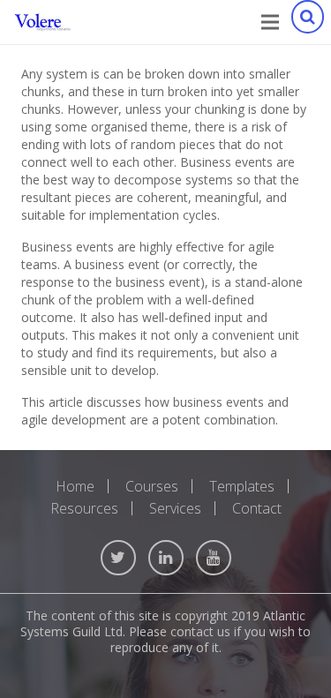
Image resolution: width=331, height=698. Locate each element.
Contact (257, 508)
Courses (151, 486)
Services (175, 508)
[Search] (307, 22)
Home (75, 486)
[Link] (42, 22)
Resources (84, 508)
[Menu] (270, 22)
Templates (242, 486)
